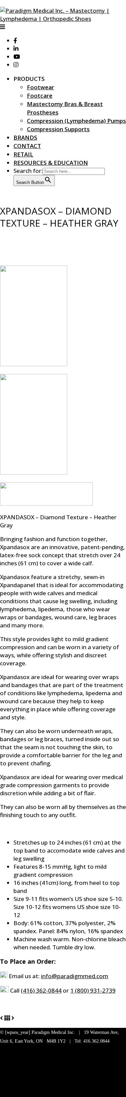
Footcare (39, 95)
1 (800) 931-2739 (93, 990)
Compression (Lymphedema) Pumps (76, 121)
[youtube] (16, 56)
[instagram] (15, 64)
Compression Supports (58, 129)
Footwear (40, 87)
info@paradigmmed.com (74, 976)
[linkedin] (15, 48)
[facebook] (15, 40)
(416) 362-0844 (41, 990)
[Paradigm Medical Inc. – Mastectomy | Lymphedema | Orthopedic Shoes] (63, 18)
